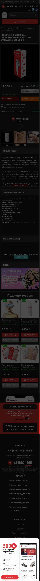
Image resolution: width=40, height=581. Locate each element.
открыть (9, 577)
